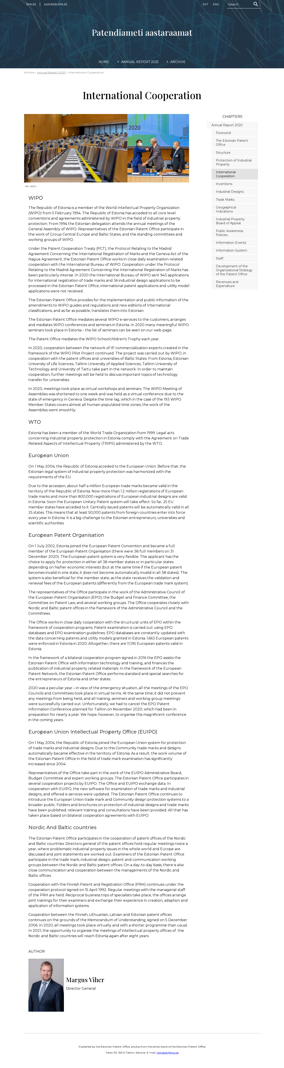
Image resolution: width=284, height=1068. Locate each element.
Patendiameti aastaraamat (142, 32)
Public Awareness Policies (229, 233)
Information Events (231, 243)
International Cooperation (226, 174)
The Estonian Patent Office (232, 143)
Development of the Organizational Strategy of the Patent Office (234, 270)
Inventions (224, 184)
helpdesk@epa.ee (168, 1052)
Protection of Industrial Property (234, 162)
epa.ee (31, 4)
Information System (231, 250)
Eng (216, 4)
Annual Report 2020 (51, 72)
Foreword (223, 133)
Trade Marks (225, 200)
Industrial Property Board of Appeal (230, 221)
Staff (219, 258)
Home (104, 62)
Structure (223, 153)
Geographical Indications (226, 209)
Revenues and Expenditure (227, 284)
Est (205, 4)
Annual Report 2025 (139, 62)
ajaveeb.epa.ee (55, 4)
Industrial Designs (230, 192)
